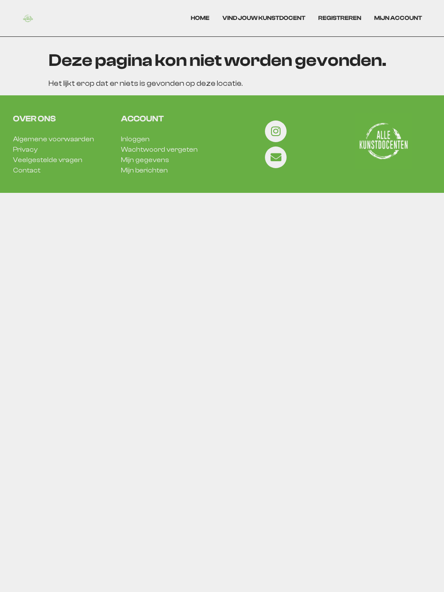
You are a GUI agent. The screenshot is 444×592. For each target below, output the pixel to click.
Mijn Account (398, 18)
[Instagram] (276, 131)
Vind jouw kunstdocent (263, 18)
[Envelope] (276, 157)
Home (200, 18)
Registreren (339, 18)
